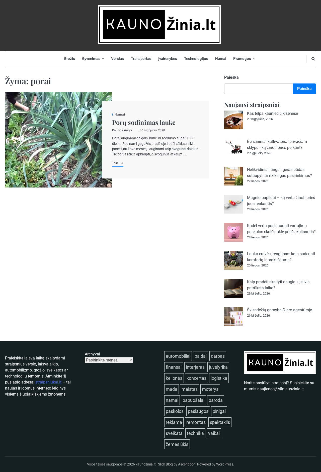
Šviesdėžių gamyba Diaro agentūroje (279, 310)
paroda (216, 400)
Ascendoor (186, 464)
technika (195, 433)
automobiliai (178, 356)
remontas (196, 422)
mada (171, 389)
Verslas (117, 58)
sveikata (174, 433)
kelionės (174, 378)
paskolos (175, 411)
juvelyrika (218, 367)
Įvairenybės (167, 58)
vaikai (214, 433)
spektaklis (220, 422)
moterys (210, 389)
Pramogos (242, 58)
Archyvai (92, 354)
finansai (174, 367)
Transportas (141, 58)
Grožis (69, 58)
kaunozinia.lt (146, 464)
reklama (174, 422)
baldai (201, 356)
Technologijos (196, 58)
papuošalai (193, 400)
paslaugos (198, 411)
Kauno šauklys (122, 130)
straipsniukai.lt (48, 382)
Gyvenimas (91, 58)
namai (172, 400)
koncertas (196, 378)
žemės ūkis (177, 444)
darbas (218, 356)
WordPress (224, 464)
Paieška (231, 77)
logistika (219, 378)
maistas (190, 389)
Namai (220, 58)
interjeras (195, 367)
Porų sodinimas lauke (144, 122)
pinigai (219, 411)
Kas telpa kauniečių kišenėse (272, 113)
